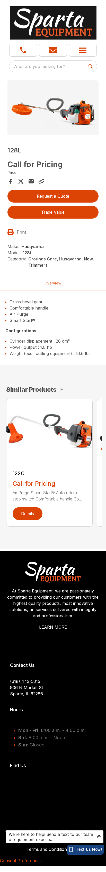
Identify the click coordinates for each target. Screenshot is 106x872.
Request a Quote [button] (53, 196)
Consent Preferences (21, 860)
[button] (23, 50)
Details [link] (27, 513)
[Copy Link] (41, 181)
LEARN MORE (53, 627)
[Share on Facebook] (10, 181)
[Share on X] (21, 181)
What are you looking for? (39, 66)
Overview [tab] (53, 283)
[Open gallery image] (53, 107)
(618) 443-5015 (25, 681)
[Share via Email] (31, 181)
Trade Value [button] (53, 212)
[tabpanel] (53, 108)
